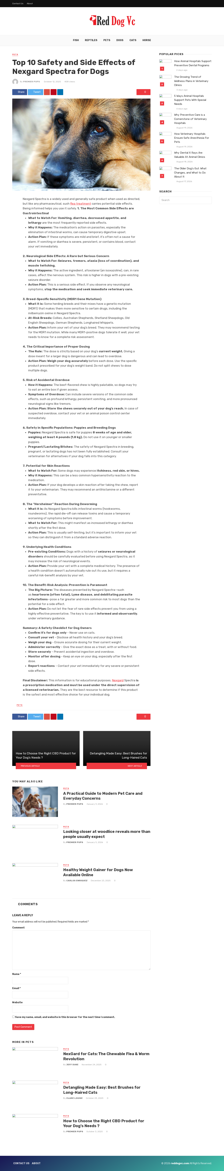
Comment (18, 927)
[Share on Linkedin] (60, 92)
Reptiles (91, 40)
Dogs (119, 40)
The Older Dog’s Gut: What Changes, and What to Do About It (190, 172)
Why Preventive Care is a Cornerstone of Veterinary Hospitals (190, 118)
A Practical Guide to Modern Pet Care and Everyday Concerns (102, 796)
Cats (133, 40)
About (30, 3)
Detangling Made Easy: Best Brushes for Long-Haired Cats (102, 1089)
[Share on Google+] (47, 92)
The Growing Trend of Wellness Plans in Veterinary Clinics (191, 81)
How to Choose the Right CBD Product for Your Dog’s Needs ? (103, 1123)
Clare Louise (74, 1098)
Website (17, 1002)
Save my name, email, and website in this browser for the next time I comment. (65, 1017)
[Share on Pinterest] (54, 92)
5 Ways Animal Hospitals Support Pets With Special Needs (190, 100)
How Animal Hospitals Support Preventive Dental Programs (192, 63)
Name (16, 974)
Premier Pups (31, 81)
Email (16, 988)
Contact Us (17, 3)
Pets (106, 40)
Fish (76, 40)
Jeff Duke (72, 1064)
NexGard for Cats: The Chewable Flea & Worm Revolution (106, 1056)
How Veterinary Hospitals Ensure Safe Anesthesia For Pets (191, 137)
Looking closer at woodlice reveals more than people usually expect (106, 834)
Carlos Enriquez (77, 880)
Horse (146, 40)
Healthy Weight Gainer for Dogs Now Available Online (98, 872)
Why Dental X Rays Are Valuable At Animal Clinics (189, 154)
